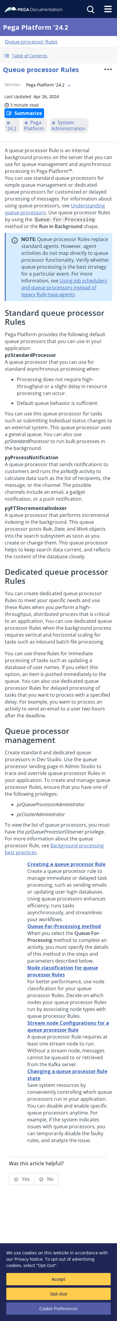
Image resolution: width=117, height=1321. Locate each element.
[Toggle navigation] (108, 9)
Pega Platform (34, 125)
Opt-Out (58, 1294)
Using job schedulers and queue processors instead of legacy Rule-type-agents (64, 287)
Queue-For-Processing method (64, 926)
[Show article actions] (108, 69)
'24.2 (11, 128)
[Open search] (90, 9)
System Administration (68, 125)
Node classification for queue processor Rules (62, 971)
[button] (58, 55)
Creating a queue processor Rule (66, 864)
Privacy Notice (28, 1259)
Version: (12, 84)
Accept (58, 1279)
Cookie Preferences (58, 1308)
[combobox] (48, 85)
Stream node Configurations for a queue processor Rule (68, 1026)
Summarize (28, 113)
